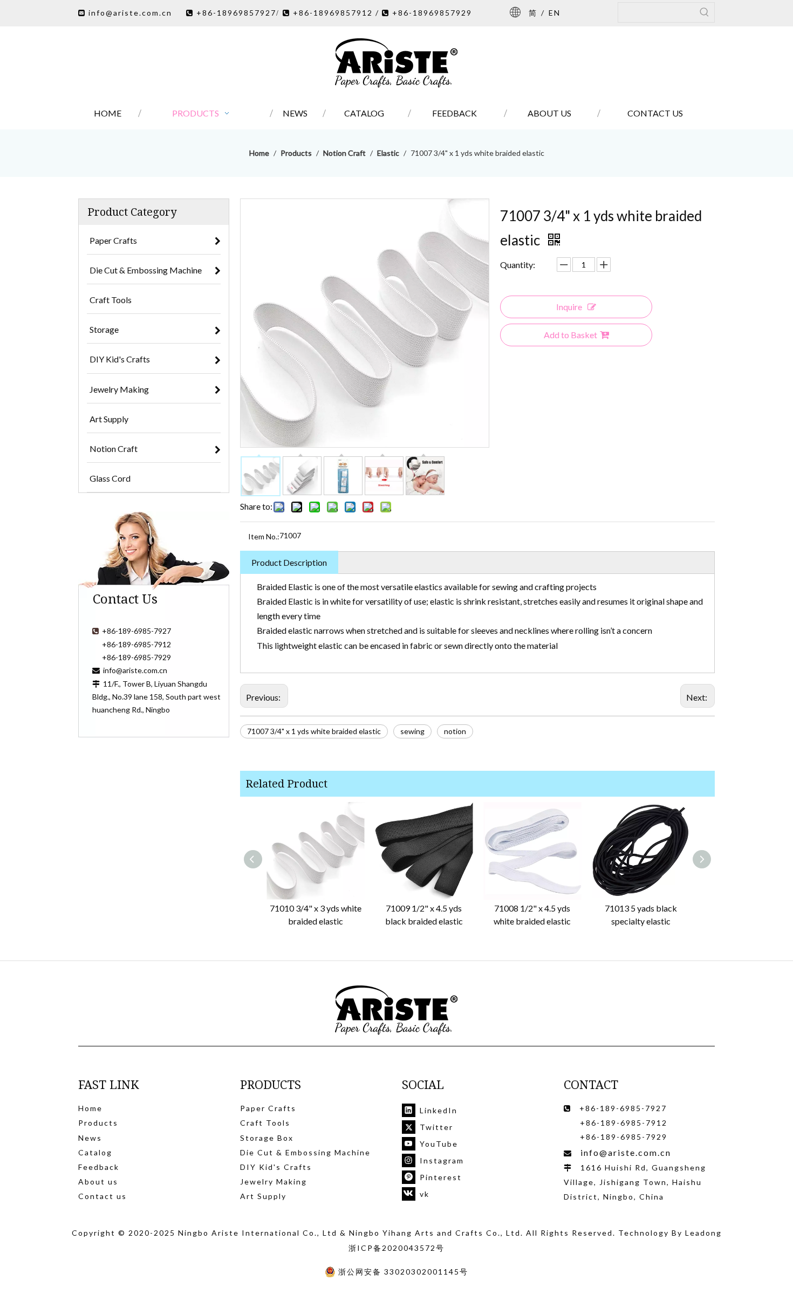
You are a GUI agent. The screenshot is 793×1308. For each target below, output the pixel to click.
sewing (412, 731)
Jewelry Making (273, 1181)
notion (455, 731)
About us (98, 1181)
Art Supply (263, 1196)
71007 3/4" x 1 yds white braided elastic (314, 731)
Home (90, 1108)
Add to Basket (570, 335)
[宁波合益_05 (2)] (396, 1010)
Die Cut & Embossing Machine (305, 1152)
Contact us (102, 1196)
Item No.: (263, 536)
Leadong (703, 1232)
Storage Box (266, 1137)
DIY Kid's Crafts (276, 1167)
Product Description (289, 562)
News (90, 1137)
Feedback (98, 1167)
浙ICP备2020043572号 (396, 1247)
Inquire (569, 307)
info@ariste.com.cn (130, 12)
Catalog (95, 1152)
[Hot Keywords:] (704, 12)
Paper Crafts (268, 1108)
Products (98, 1122)
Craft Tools (265, 1122)
